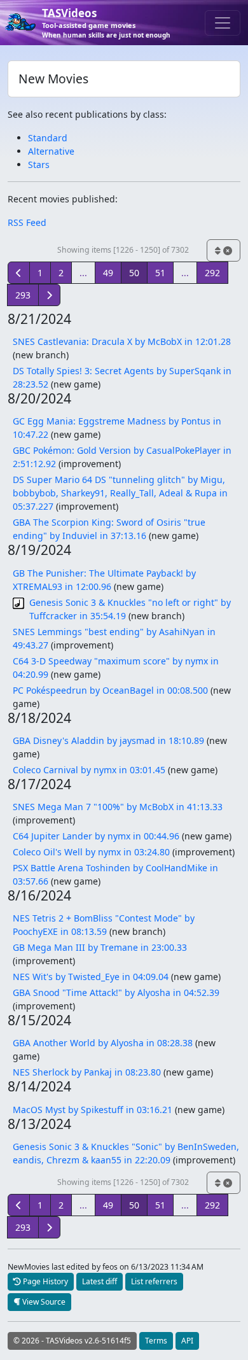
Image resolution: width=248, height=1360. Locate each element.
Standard (47, 138)
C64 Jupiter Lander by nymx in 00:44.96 (96, 836)
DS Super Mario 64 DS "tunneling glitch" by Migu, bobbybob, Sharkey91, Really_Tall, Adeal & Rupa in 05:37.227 (120, 492)
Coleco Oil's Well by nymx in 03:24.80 (91, 852)
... (83, 273)
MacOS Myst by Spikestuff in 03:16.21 (92, 1110)
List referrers (154, 1281)
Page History (44, 1281)
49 (108, 273)
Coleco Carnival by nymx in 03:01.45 (89, 770)
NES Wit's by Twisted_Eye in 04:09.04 (91, 977)
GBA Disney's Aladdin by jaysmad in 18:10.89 (108, 740)
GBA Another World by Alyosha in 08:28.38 (103, 1043)
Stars (39, 164)
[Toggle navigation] (222, 23)
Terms (156, 1340)
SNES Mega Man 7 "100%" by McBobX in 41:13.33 (118, 807)
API (187, 1340)
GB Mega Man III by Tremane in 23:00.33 (100, 947)
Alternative (51, 151)
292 (212, 273)
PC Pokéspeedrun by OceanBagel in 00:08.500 (110, 690)
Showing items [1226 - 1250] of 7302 (123, 249)
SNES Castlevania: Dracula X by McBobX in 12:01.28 (122, 341)
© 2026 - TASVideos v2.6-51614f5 (72, 1340)
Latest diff (99, 1281)
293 (23, 295)
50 (134, 273)
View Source (42, 1301)
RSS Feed (27, 222)
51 (160, 273)
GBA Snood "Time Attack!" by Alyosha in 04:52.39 (116, 992)
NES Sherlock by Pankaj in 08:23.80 (87, 1072)
